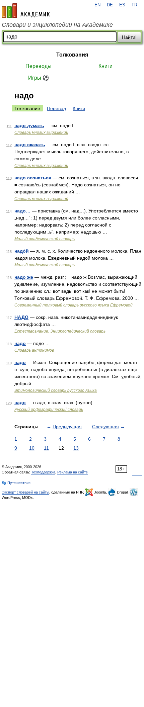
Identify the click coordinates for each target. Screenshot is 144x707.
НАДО (21, 317)
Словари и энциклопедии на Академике (57, 24)
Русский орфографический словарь (48, 409)
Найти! (129, 37)
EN (97, 5)
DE (110, 5)
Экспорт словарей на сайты (25, 492)
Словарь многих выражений (41, 132)
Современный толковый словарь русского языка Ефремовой (73, 305)
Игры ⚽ (38, 78)
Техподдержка (43, 472)
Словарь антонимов (34, 350)
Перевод (56, 108)
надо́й (21, 251)
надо (20, 343)
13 (76, 448)
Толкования (72, 55)
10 (31, 448)
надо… (22, 210)
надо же (23, 277)
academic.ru (26, 10)
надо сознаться (32, 177)
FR (134, 5)
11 (46, 448)
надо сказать (29, 144)
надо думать (29, 125)
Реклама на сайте (72, 472)
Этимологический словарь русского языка (55, 390)
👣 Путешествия (16, 483)
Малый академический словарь (44, 239)
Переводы (38, 66)
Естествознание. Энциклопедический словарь (59, 331)
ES (122, 5)
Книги (105, 66)
